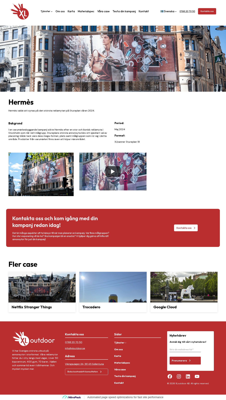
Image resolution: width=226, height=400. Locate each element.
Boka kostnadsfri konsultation (82, 371)
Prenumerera (179, 360)
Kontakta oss (207, 11)
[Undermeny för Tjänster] (52, 11)
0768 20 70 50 (187, 11)
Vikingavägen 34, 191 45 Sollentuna (84, 364)
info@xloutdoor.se (75, 348)
